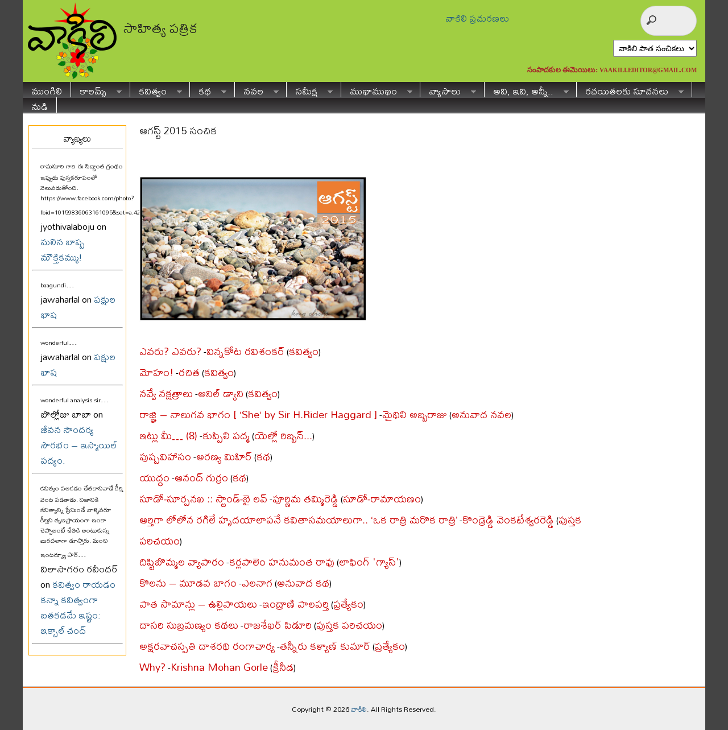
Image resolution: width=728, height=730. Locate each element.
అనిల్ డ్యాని (220, 393)
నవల (249, 89)
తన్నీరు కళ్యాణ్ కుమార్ (325, 646)
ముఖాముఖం (369, 89)
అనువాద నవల (481, 414)
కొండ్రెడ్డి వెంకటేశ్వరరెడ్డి (508, 519)
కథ (200, 89)
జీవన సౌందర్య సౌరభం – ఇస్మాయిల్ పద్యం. (78, 444)
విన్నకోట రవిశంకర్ (245, 351)
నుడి (39, 105)
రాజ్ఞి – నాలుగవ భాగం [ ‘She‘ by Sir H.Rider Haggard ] (258, 414)
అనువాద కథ (303, 582)
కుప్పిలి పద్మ (226, 435)
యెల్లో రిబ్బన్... (283, 435)
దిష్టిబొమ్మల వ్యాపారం (181, 561)
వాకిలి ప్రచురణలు (477, 18)
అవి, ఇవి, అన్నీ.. (519, 89)
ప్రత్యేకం (348, 603)
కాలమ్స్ (88, 89)
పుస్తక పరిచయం (349, 625)
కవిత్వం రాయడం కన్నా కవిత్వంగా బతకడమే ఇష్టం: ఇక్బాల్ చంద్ (77, 607)
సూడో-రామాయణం (382, 498)
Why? (152, 667)
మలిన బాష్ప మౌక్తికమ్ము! (62, 249)
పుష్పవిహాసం (165, 456)
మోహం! (156, 372)
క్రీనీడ (282, 667)
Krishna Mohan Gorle (219, 667)
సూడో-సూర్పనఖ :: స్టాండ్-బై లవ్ (203, 498)
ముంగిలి (46, 89)
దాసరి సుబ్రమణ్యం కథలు (188, 625)
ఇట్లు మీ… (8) (168, 435)
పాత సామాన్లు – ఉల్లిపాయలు (198, 603)
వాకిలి (359, 709)
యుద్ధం (154, 477)
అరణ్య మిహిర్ (224, 456)
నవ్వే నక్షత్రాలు (166, 393)
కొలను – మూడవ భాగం (188, 582)
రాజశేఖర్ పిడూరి (277, 625)
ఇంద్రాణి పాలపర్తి (295, 603)
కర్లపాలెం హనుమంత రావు (281, 561)
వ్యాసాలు (440, 89)
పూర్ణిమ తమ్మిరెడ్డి (305, 498)
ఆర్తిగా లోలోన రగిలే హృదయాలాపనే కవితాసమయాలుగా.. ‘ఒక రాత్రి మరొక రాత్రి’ (298, 519)
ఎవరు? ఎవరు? (170, 351)
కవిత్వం (148, 89)
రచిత (189, 372)
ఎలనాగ (257, 582)
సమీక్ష (302, 89)
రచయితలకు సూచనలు (622, 89)
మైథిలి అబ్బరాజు (414, 414)
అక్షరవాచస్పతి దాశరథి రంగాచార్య (207, 646)
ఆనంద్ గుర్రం (201, 477)
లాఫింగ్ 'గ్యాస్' (369, 561)
